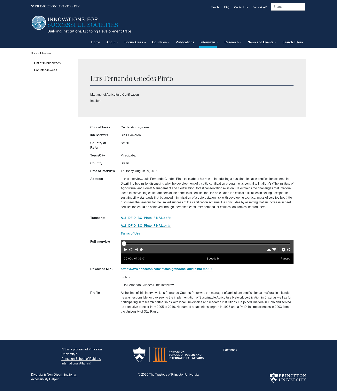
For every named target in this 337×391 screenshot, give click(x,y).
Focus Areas (133, 42)
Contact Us (241, 7)
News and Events (260, 42)
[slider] (124, 243)
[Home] (82, 26)
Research (231, 42)
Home (95, 42)
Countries (159, 42)
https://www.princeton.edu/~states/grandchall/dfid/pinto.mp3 (165, 269)
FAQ (227, 7)
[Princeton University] (55, 6)
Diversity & (52, 374)
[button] (125, 249)
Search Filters (292, 42)
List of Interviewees (47, 63)
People (215, 7)
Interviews (208, 42)
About (110, 42)
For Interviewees (45, 70)
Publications (185, 42)
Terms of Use (130, 233)
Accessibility (43, 379)
